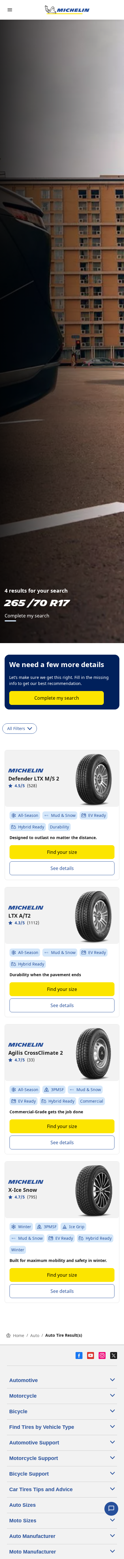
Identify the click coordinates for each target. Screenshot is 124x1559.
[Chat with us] (111, 1509)
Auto (34, 1335)
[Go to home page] (67, 10)
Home (18, 1335)
